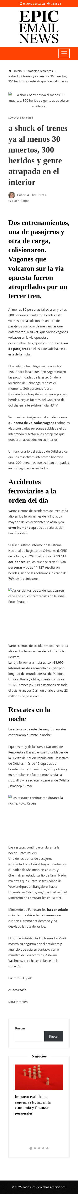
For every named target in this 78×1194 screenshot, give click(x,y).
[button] (31, 1148)
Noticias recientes (20, 118)
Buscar (20, 1028)
